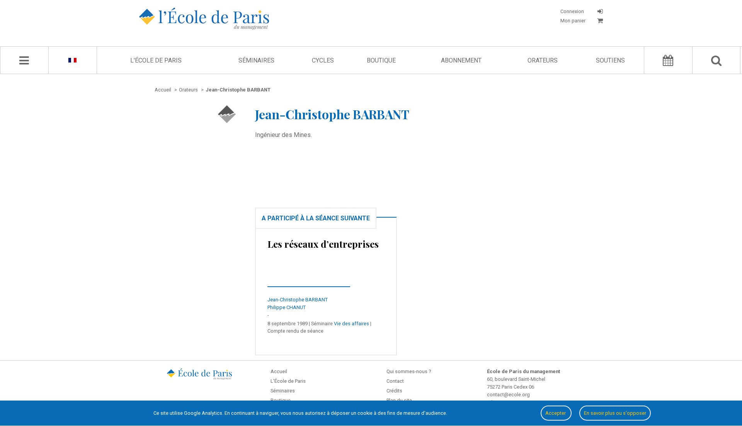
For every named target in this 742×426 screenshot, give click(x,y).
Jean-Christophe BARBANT (297, 300)
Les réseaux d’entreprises (323, 244)
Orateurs (543, 60)
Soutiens (610, 60)
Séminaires (256, 60)
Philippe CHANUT (286, 307)
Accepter (556, 413)
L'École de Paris (156, 60)
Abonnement (461, 60)
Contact (395, 381)
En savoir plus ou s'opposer (615, 413)
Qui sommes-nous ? (408, 371)
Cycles (323, 60)
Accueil (279, 371)
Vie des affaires (351, 323)
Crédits (394, 391)
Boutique (381, 60)
